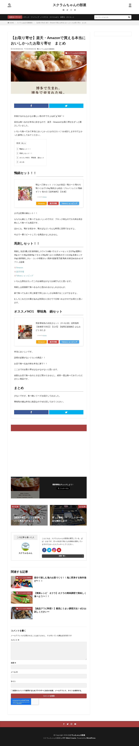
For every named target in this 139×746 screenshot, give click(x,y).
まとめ (20, 162)
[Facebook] (31, 106)
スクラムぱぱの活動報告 (25, 23)
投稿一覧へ (62, 556)
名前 (13, 663)
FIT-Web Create (69, 738)
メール (14, 672)
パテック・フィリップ (31, 17)
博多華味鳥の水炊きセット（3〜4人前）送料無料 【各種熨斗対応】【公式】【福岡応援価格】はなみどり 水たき (58, 326)
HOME (12, 23)
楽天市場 (53, 203)
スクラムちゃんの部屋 (69, 5)
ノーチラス (44, 17)
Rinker (45, 197)
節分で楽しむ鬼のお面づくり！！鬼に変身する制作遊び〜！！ (60, 579)
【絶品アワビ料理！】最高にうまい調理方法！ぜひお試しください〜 (60, 610)
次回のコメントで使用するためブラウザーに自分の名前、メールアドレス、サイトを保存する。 (48, 690)
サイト (13, 681)
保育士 (62, 17)
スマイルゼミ (54, 17)
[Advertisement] (29, 453)
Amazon (41, 203)
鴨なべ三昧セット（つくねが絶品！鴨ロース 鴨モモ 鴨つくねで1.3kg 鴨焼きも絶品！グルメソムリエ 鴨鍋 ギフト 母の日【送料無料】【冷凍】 (59, 188)
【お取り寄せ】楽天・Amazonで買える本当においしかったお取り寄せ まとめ (61, 23)
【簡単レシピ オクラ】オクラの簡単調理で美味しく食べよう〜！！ (60, 595)
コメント (15, 640)
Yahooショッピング (69, 203)
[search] (129, 17)
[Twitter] (66, 106)
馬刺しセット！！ (24, 153)
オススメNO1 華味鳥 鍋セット (30, 158)
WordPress (90, 738)
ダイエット (70, 17)
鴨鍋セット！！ (24, 149)
